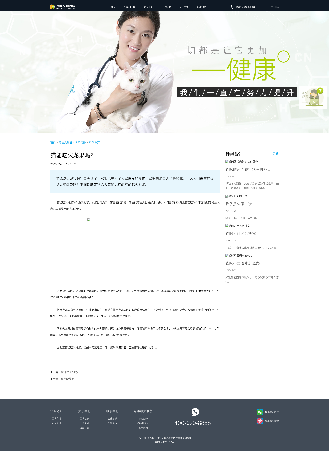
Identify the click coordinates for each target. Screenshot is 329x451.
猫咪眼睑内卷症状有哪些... (247, 169)
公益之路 (84, 428)
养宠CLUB (129, 7)
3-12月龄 (80, 142)
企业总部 (112, 418)
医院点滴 (84, 423)
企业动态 (166, 7)
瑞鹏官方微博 (272, 421)
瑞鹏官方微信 (272, 412)
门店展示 (112, 423)
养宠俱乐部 (143, 423)
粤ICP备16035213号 (164, 442)
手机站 (275, 7)
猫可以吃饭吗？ (70, 372)
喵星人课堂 (65, 142)
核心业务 (147, 7)
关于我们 (184, 7)
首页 (113, 7)
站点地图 (143, 428)
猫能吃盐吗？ (69, 378)
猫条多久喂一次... (240, 204)
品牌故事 (84, 418)
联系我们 (202, 7)
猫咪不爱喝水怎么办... (244, 263)
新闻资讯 (56, 423)
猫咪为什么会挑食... (242, 233)
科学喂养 (94, 142)
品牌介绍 (56, 418)
